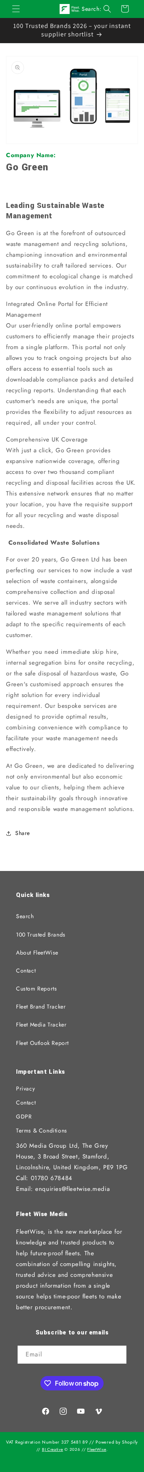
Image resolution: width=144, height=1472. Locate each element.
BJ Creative (52, 1449)
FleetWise (96, 1449)
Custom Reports (36, 989)
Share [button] (22, 833)
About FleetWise (37, 953)
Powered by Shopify (117, 1442)
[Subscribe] (117, 1355)
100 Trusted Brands (41, 935)
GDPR (24, 1116)
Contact (26, 971)
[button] (16, 9)
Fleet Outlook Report (42, 1043)
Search (25, 916)
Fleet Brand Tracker (41, 1007)
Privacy (25, 1089)
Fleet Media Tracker (41, 1025)
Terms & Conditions (41, 1130)
